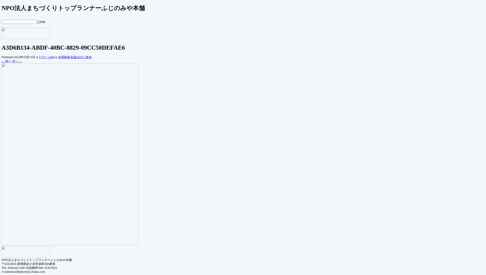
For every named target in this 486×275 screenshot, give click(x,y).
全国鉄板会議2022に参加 (75, 57)
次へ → (17, 61)
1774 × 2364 (46, 57)
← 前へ (6, 61)
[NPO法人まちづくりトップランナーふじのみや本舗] (26, 37)
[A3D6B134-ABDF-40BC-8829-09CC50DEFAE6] (70, 244)
